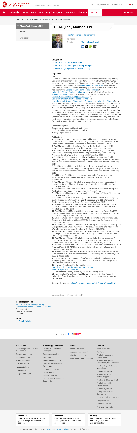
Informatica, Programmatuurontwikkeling (72, 69)
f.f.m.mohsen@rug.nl (90, 42)
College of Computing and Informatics (82, 90)
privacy (50, 429)
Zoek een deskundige (51, 354)
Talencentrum (48, 357)
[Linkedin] (82, 46)
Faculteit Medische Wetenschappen (104, 375)
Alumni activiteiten (77, 349)
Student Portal (118, 4)
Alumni (73, 345)
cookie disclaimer (63, 429)
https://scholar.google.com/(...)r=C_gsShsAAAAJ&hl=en (93, 283)
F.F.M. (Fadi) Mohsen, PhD (64, 19)
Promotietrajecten (23, 370)
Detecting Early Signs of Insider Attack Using (70, 267)
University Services (104, 404)
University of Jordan (105, 101)
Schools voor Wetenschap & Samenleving (53, 380)
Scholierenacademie (23, 360)
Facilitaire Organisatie (105, 407)
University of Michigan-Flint (91, 85)
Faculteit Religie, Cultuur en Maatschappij (107, 367)
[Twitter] (86, 46)
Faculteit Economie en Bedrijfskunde (105, 356)
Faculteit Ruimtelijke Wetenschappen (104, 384)
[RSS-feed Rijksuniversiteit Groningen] (75, 334)
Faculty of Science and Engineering (105, 393)
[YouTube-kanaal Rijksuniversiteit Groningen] (80, 334)
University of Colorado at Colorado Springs (70, 99)
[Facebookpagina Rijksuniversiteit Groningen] (69, 334)
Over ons (19, 19)
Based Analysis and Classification (66, 269)
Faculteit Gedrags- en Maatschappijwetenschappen (108, 361)
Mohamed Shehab (59, 94)
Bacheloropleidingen (24, 354)
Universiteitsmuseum (51, 369)
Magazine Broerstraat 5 (79, 352)
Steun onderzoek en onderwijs (81, 358)
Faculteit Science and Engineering (81, 35)
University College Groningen (108, 397)
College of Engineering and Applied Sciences (70, 96)
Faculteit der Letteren (105, 371)
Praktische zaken (31, 19)
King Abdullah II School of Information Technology (73, 101)
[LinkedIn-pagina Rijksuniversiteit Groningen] (72, 334)
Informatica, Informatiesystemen (68, 62)
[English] (130, 4)
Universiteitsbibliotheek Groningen (52, 349)
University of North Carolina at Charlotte (69, 92)
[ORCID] (90, 46)
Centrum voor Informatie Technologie (52, 365)
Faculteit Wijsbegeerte (105, 389)
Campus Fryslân (103, 400)
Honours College (22, 367)
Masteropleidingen (23, 357)
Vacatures (100, 352)
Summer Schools (22, 364)
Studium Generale (50, 376)
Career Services (49, 372)
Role (91, 267)
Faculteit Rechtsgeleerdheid (107, 380)
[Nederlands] (127, 4)
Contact (91, 4)
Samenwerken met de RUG (53, 360)
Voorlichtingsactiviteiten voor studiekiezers (27, 349)
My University (103, 4)
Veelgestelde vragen (23, 373)
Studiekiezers (22, 345)
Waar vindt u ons (46, 19)
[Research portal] (94, 46)
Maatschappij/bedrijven (53, 345)
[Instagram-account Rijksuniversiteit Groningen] (77, 334)
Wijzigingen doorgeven (78, 355)
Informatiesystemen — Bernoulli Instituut (33, 307)
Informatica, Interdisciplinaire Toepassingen (73, 65)
